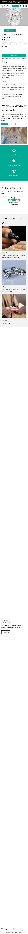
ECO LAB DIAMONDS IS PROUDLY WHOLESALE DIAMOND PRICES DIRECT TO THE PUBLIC (13, 2)
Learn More (4, 124)
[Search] (21, 6)
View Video (10, 30)
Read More (4, 46)
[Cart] (23, 6)
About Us (12, 124)
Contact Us (6, 632)
